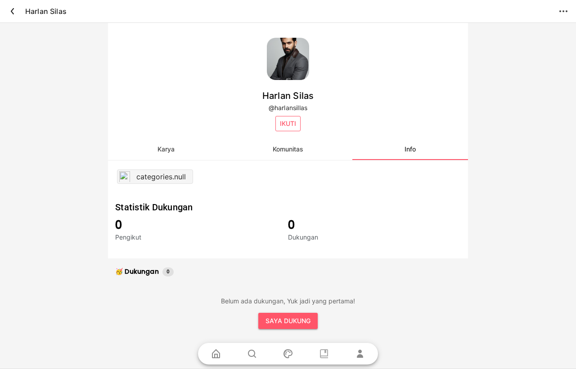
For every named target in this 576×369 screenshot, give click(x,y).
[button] (288, 123)
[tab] (166, 149)
